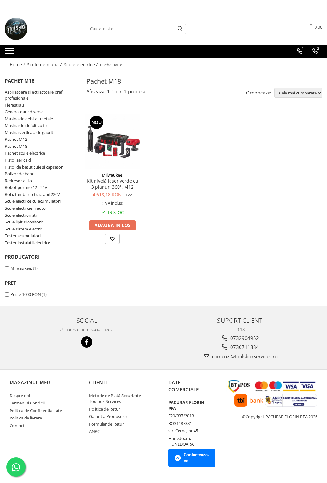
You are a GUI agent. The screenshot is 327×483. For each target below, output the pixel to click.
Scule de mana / (45, 65)
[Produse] (10, 52)
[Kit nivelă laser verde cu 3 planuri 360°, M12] (112, 141)
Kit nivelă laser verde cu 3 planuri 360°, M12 (112, 184)
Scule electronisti (21, 215)
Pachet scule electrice (25, 153)
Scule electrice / (81, 65)
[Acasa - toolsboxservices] (37, 29)
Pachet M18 (16, 146)
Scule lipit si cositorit (24, 222)
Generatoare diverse (24, 112)
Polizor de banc (19, 174)
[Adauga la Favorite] (112, 239)
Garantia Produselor (108, 416)
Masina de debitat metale (29, 119)
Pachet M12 (16, 139)
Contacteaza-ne (196, 457)
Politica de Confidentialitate (36, 410)
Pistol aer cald (18, 160)
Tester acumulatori (23, 235)
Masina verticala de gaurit (29, 132)
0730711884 (244, 347)
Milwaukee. (21, 268)
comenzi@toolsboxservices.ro (244, 356)
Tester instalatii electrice (27, 242)
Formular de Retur (106, 424)
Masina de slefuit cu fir (26, 125)
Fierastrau (14, 105)
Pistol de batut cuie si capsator (34, 167)
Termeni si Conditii (27, 403)
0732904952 (244, 338)
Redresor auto (18, 181)
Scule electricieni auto (25, 208)
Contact (17, 425)
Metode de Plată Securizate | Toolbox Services (116, 398)
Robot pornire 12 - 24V (26, 187)
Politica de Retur (104, 409)
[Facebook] (86, 342)
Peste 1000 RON (26, 294)
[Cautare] (180, 29)
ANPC (94, 431)
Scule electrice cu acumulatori (33, 201)
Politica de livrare (26, 418)
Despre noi (20, 395)
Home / (18, 65)
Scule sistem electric (23, 229)
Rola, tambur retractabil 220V (32, 194)
